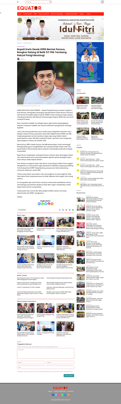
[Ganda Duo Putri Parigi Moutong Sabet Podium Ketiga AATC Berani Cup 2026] (81, 277)
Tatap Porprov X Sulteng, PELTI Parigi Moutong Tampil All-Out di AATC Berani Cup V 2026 (94, 285)
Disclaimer (71, 391)
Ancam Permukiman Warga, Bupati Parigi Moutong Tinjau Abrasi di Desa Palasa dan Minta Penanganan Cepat (97, 122)
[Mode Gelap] (102, 1)
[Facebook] (39, 203)
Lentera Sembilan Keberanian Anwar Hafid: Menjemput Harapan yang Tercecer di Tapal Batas (25, 266)
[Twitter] (45, 203)
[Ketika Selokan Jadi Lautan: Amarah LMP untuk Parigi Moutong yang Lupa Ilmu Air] (83, 115)
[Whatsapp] (42, 203)
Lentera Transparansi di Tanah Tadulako (45, 247)
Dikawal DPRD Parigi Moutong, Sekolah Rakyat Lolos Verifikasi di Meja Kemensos (25, 248)
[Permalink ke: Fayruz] (18, 59)
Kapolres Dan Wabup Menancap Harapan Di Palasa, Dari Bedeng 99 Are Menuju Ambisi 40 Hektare (91, 153)
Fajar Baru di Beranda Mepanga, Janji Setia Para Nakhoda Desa (63, 248)
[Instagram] (48, 203)
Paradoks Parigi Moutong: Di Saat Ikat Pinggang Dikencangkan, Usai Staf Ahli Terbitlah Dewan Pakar (64, 266)
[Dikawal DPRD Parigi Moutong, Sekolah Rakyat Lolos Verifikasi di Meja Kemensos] (26, 240)
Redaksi (50, 391)
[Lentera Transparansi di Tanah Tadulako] (45, 240)
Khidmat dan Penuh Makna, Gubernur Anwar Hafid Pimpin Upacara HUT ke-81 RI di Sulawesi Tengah (94, 208)
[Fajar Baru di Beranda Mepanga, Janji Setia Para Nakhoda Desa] (65, 240)
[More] (52, 203)
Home (19, 14)
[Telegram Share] (69, 210)
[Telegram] (65, 395)
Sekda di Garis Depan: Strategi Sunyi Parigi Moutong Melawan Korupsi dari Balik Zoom (65, 230)
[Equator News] (29, 8)
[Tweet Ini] (63, 210)
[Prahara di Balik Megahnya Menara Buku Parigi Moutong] (83, 131)
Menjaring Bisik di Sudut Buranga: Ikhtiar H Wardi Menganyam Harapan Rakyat (94, 307)
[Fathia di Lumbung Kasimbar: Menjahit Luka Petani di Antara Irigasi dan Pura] (81, 315)
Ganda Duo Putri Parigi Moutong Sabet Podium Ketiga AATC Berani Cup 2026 (95, 277)
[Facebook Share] (60, 210)
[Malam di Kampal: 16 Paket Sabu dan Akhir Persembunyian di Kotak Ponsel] (81, 261)
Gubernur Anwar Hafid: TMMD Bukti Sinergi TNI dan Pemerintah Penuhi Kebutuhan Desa (95, 235)
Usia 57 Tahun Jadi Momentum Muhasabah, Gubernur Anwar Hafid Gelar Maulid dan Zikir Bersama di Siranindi (94, 245)
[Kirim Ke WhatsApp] (73, 210)
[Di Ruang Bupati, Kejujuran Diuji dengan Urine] (45, 222)
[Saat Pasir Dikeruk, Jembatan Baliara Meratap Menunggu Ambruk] (97, 100)
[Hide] (0, 13)
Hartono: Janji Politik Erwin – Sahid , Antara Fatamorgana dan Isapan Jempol (92, 159)
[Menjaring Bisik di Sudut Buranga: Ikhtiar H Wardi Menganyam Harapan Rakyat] (81, 307)
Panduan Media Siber (60, 391)
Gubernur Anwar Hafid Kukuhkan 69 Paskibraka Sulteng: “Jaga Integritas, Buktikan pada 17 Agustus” (93, 217)
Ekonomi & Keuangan (57, 14)
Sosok (88, 14)
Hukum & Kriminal (44, 14)
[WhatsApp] (62, 394)
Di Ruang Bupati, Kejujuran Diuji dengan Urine (45, 229)
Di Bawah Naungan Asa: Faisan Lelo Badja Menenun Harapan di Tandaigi (94, 292)
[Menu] (18, 1)
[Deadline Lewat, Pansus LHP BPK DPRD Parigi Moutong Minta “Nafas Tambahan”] (45, 258)
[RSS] (68, 394)
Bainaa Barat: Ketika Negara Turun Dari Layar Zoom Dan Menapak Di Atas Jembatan (82, 107)
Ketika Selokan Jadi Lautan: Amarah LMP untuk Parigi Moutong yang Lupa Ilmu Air (83, 122)
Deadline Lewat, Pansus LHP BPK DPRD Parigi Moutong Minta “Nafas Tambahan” (44, 266)
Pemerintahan (27, 14)
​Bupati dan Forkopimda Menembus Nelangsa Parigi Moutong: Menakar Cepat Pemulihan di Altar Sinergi (97, 137)
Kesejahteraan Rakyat (71, 14)
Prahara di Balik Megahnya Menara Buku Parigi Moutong (82, 137)
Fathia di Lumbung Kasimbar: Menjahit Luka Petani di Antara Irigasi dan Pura (94, 315)
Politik (35, 14)
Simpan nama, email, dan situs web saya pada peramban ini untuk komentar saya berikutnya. (46, 371)
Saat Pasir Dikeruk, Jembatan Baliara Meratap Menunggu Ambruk (97, 107)
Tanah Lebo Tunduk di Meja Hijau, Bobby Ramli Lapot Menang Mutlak (91, 179)
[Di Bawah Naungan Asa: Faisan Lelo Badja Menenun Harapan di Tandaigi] (81, 292)
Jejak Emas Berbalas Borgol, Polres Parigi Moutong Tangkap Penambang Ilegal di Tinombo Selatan (91, 172)
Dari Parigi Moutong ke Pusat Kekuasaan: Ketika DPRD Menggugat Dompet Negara (25, 230)
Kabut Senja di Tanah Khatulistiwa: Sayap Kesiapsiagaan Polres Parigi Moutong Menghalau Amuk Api (95, 269)
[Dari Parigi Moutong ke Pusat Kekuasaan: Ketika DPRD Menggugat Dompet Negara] (26, 222)
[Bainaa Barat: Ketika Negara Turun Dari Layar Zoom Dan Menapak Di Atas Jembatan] (83, 100)
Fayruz (22, 58)
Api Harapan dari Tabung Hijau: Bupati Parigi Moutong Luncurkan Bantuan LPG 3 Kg (92, 186)
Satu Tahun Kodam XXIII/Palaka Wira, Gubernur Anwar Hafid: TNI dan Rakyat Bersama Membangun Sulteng (95, 226)
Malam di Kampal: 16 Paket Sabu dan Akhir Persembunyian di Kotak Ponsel (95, 261)
